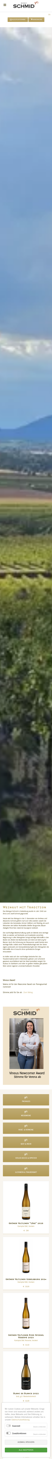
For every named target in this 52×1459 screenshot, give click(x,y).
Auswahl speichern (26, 1442)
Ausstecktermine (19, 19)
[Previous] (2, 465)
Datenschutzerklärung (20, 1420)
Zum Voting (28, 992)
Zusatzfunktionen (19, 1433)
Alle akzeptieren (26, 1450)
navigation (4, 5)
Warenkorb (37, 19)
